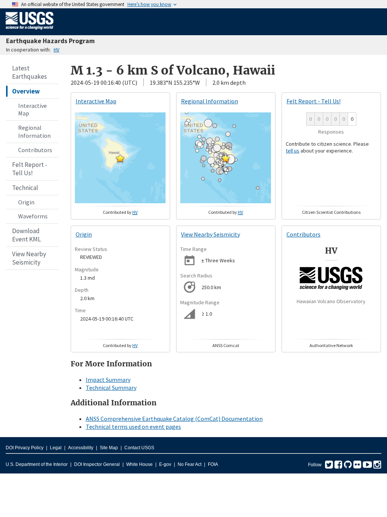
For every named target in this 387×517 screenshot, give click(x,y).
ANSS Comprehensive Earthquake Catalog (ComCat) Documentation (174, 418)
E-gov (165, 464)
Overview (26, 91)
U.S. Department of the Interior (37, 464)
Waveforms (33, 216)
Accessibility (80, 447)
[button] (120, 158)
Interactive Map (32, 109)
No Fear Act (189, 464)
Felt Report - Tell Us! (29, 168)
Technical (25, 188)
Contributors (35, 150)
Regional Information (34, 131)
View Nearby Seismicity (29, 258)
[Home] (30, 31)
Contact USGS (139, 447)
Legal (56, 447)
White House (139, 464)
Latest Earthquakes (29, 72)
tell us (292, 150)
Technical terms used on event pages (133, 426)
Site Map (109, 447)
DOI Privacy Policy (24, 447)
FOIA (213, 464)
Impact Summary (108, 379)
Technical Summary (111, 387)
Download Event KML (26, 235)
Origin (26, 202)
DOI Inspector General (97, 464)
